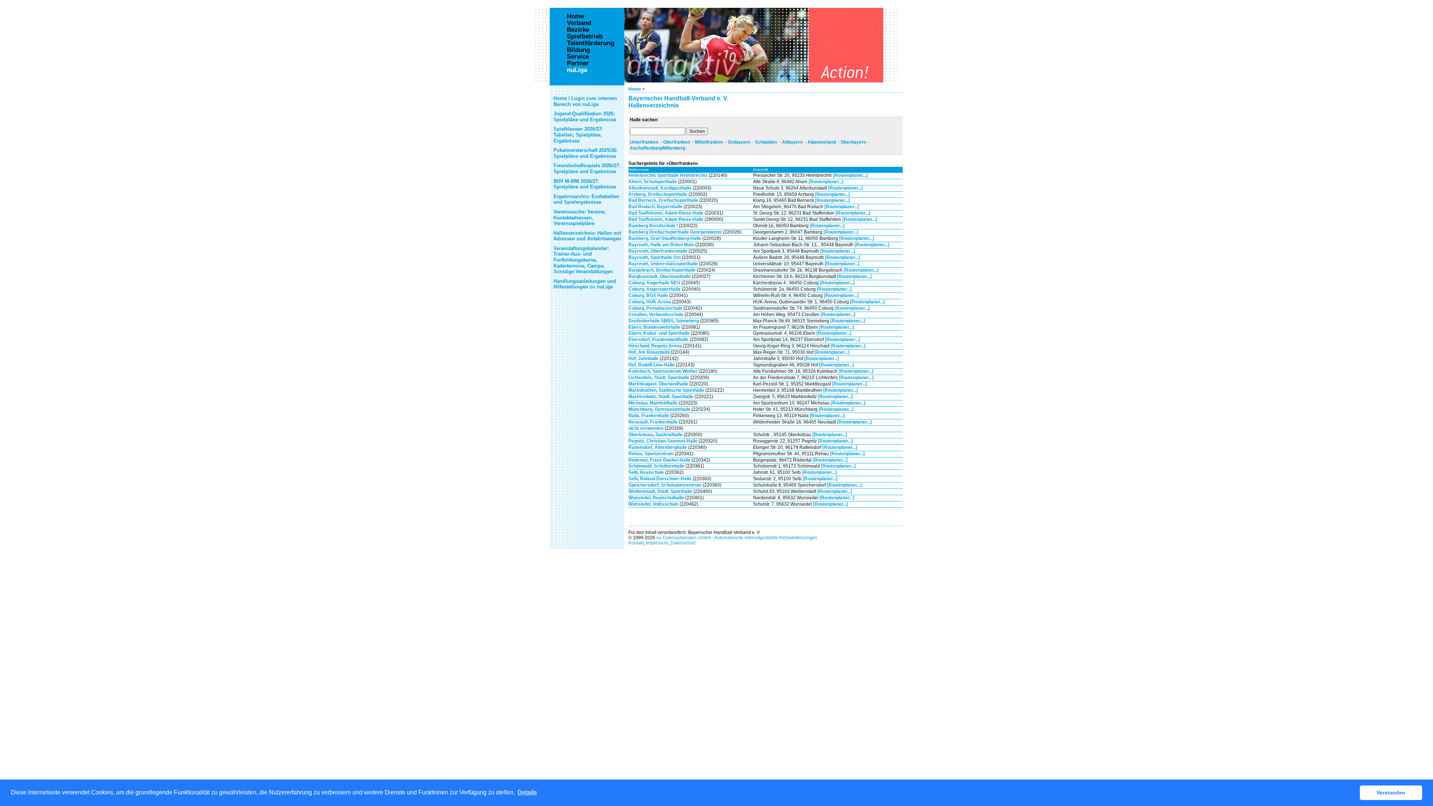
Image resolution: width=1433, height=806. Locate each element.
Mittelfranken (709, 142)
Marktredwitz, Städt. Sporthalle (660, 396)
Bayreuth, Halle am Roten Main (661, 244)
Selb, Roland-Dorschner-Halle (659, 478)
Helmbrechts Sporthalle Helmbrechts (668, 175)
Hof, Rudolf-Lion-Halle (651, 365)
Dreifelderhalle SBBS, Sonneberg (663, 321)
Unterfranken (644, 142)
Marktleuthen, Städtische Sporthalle (666, 390)
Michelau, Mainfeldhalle (653, 403)
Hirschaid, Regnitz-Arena (655, 346)
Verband (579, 23)
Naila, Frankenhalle (648, 415)
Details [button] (527, 792)
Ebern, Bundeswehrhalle (654, 327)
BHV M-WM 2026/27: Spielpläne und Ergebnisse (584, 184)
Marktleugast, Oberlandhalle (658, 384)
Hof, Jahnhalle (643, 358)
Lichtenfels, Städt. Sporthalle (658, 377)
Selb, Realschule (646, 472)
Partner (578, 63)
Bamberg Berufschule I (653, 225)
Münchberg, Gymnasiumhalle (659, 409)
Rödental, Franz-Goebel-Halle (659, 460)
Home (634, 89)
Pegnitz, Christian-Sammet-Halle (662, 441)
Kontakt (636, 543)
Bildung (578, 50)
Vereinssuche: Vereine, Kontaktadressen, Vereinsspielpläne (579, 217)
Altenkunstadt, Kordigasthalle (659, 188)
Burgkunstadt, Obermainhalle (659, 276)
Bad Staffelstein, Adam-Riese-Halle (665, 213)
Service (578, 56)
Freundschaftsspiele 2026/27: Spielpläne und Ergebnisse (586, 168)
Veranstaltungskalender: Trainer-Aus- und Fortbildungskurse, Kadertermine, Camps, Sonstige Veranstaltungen (583, 260)
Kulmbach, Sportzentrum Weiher (662, 371)
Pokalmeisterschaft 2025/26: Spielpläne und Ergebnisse (585, 153)
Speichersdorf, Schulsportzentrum (665, 485)
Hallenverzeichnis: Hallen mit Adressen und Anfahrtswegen (587, 236)
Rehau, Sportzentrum (651, 453)
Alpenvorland (822, 142)
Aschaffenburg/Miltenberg (657, 148)
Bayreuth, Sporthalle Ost (654, 257)
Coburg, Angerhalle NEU (654, 282)
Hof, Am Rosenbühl (648, 352)
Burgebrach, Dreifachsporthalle (662, 270)
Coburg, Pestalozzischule (655, 308)
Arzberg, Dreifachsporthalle (657, 194)
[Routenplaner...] (850, 175)
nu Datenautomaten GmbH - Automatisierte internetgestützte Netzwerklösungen (736, 537)
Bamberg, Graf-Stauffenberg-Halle (664, 238)
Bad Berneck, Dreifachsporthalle (663, 200)
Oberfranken (676, 142)
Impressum (657, 543)
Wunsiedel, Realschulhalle (656, 497)
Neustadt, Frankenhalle (653, 422)
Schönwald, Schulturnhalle (656, 466)
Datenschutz (683, 543)
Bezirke (578, 29)
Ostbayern (739, 142)
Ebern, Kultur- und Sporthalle (659, 333)
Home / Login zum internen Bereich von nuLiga (585, 101)
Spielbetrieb (585, 36)
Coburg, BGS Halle (648, 295)
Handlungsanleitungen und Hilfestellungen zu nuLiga (584, 284)
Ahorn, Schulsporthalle (652, 181)
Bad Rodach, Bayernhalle (655, 206)
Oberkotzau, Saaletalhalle (655, 434)
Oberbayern (853, 142)
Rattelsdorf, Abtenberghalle (657, 447)
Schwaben (766, 142)
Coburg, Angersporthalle (654, 289)
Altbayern (792, 142)
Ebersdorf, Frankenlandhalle (658, 339)
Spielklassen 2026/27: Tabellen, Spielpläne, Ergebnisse (578, 134)
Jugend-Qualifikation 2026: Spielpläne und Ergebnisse (584, 116)
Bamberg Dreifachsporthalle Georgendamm (675, 232)
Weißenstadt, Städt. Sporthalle (660, 491)
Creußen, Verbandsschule (655, 314)
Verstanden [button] (1391, 793)
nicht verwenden (646, 428)
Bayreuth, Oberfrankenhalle (657, 251)
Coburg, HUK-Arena (649, 301)
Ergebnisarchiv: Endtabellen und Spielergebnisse (586, 199)
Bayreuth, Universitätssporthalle (663, 263)
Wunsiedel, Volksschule (653, 504)
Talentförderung (590, 43)
